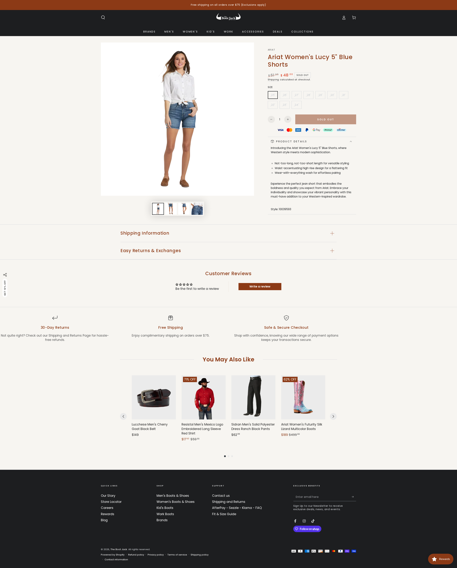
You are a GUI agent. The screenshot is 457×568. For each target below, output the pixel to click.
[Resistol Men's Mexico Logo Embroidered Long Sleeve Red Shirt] (204, 397)
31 (345, 96)
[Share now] (5, 275)
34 (298, 106)
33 (286, 106)
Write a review (259, 286)
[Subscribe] (354, 496)
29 (321, 96)
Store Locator (111, 502)
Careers (107, 508)
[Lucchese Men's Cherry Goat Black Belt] (154, 397)
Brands (162, 520)
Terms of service (177, 554)
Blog (104, 520)
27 (298, 96)
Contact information (116, 559)
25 (274, 96)
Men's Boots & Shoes (173, 496)
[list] (228, 328)
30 (333, 96)
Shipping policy (200, 554)
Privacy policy (156, 554)
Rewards (107, 514)
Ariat (271, 49)
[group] (154, 408)
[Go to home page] (228, 17)
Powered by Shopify (112, 554)
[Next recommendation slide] (333, 416)
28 (310, 96)
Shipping (273, 79)
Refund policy (136, 554)
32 (274, 106)
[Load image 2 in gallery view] (171, 209)
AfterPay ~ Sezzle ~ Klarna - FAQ (237, 508)
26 (286, 96)
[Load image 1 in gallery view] (158, 209)
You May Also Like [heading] (228, 359)
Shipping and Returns (228, 502)
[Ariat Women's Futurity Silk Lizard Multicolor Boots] (303, 397)
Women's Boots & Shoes (176, 502)
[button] (103, 17)
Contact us (221, 496)
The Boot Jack (119, 549)
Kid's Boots (165, 508)
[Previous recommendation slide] (123, 416)
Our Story (108, 496)
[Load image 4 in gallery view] (197, 209)
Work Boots (165, 514)
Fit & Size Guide (224, 514)
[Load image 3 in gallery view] (184, 209)
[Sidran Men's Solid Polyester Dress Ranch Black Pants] (253, 397)
